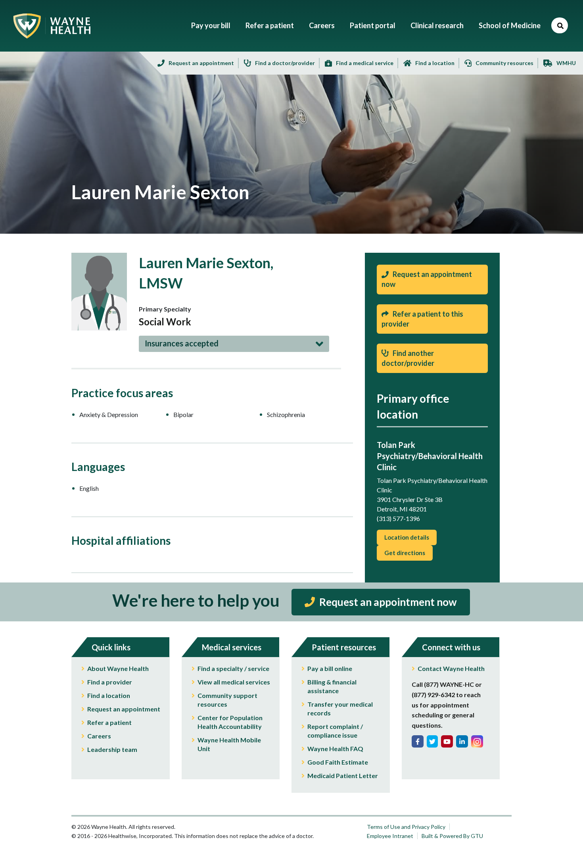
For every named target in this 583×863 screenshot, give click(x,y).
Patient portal (372, 25)
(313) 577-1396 (398, 518)
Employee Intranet (390, 835)
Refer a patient (269, 25)
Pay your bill (210, 25)
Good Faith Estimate (337, 762)
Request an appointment (123, 709)
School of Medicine (510, 25)
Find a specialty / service (233, 668)
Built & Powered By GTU (452, 835)
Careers (322, 25)
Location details (406, 537)
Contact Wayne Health (451, 668)
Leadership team (112, 749)
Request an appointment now (387, 602)
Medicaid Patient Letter (342, 775)
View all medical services (234, 682)
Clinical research (437, 25)
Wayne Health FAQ (335, 748)
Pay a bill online (329, 668)
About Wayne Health (118, 668)
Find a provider (109, 682)
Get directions (404, 552)
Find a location (108, 695)
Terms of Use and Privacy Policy (406, 826)
